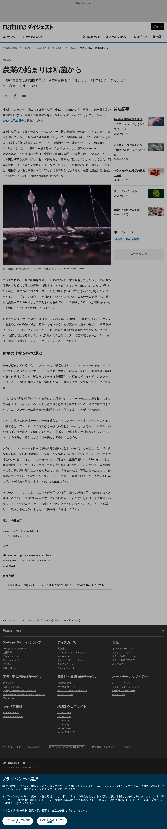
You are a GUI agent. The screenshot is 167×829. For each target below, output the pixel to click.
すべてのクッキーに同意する (17, 821)
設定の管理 (58, 810)
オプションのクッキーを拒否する (52, 821)
